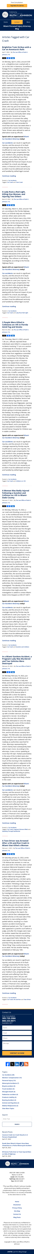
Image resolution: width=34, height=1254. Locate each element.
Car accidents (7, 143)
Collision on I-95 (21, 481)
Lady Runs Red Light (22, 313)
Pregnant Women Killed (21, 829)
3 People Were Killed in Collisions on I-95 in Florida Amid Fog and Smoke (15, 324)
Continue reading (9, 176)
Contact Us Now (17, 1053)
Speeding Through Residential (11, 831)
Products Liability (9, 1097)
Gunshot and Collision (22, 647)
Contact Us (17, 1214)
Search (17, 1124)
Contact (17, 22)
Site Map (17, 1211)
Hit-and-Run (17, 999)
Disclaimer (17, 1205)
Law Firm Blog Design (17, 1252)
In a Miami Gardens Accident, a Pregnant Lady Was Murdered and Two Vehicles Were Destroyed (17, 660)
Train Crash (19, 182)
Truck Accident (8, 1089)
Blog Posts (17, 1217)
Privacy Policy (17, 1208)
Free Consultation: (17, 4)
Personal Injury (9, 1080)
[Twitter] (12, 1064)
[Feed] (26, 1064)
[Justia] (22, 1064)
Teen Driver (27, 999)
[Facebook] (8, 1064)
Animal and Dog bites (10, 1103)
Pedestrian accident (10, 1094)
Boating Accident (9, 1100)
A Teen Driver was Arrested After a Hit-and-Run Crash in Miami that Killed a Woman (15, 843)
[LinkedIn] (17, 1064)
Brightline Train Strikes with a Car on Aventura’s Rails (16, 48)
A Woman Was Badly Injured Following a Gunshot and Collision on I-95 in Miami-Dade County (15, 494)
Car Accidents (12, 180)
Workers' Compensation (12, 1078)
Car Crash (10, 182)
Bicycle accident (8, 1086)
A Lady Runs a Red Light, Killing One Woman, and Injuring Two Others (13, 194)
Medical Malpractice (10, 1106)
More (28, 22)
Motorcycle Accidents (10, 1083)
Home (6, 22)
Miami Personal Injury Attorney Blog (17, 14)
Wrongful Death (8, 1092)
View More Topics (8, 1108)
